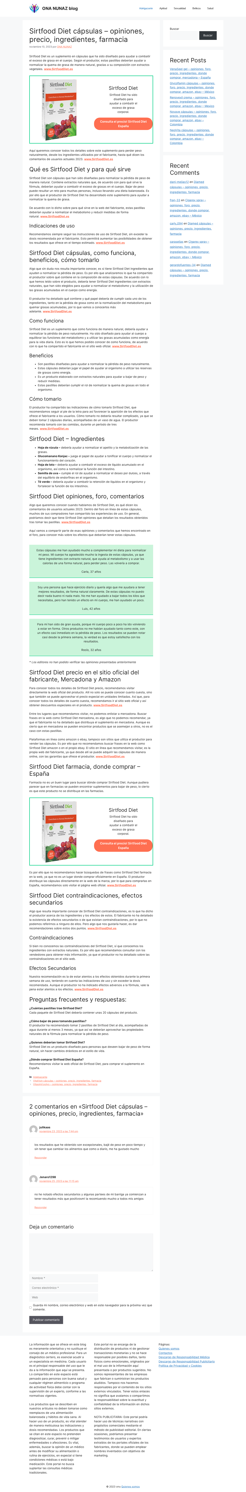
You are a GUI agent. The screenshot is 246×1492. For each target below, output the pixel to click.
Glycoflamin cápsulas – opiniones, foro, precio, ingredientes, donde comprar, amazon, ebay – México (192, 87)
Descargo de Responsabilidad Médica (184, 1357)
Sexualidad (180, 8)
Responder (40, 1157)
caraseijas (176, 241)
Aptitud (163, 8)
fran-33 (175, 200)
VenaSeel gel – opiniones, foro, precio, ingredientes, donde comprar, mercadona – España (190, 73)
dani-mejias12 (179, 182)
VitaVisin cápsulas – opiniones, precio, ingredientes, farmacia (67, 1080)
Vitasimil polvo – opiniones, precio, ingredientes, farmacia (65, 1084)
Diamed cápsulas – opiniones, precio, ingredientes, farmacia (189, 187)
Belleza (196, 8)
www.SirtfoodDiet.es (58, 69)
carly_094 (176, 223)
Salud (210, 8)
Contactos (165, 1353)
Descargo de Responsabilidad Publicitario (187, 1361)
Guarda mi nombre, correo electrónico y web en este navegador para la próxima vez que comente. (92, 1307)
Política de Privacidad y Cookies (180, 1365)
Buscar (174, 28)
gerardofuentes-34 (183, 265)
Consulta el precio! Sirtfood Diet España (123, 124)
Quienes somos (169, 1348)
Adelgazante (146, 8)
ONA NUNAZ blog (60, 8)
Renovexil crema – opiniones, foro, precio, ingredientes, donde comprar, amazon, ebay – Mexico (193, 102)
